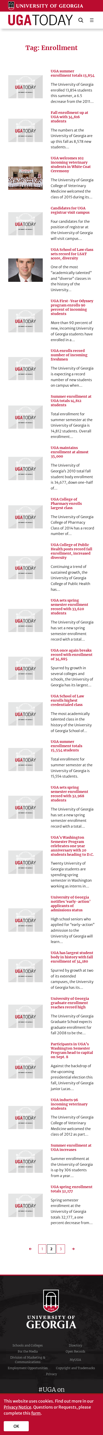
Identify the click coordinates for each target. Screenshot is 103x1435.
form (36, 1413)
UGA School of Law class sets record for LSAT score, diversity (72, 254)
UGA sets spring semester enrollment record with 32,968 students (69, 793)
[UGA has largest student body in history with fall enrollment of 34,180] (25, 970)
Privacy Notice (17, 1407)
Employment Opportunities (28, 1368)
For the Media (28, 1351)
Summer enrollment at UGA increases (71, 1147)
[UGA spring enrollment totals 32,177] (25, 1205)
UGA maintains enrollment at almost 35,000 (69, 452)
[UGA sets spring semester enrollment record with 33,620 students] (25, 620)
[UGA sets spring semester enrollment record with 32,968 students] (25, 807)
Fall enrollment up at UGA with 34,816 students (69, 117)
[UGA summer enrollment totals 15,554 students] (25, 759)
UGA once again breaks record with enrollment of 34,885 (71, 654)
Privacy (51, 1374)
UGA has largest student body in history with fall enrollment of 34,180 (72, 957)
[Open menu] (92, 20)
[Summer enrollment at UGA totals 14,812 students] (25, 417)
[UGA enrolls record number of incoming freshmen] (25, 368)
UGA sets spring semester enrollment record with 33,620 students (69, 606)
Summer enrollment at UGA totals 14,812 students (71, 400)
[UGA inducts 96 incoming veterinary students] (25, 1117)
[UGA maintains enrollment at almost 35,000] (25, 468)
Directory (75, 1345)
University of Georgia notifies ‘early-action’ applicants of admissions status (70, 903)
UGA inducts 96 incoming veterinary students (69, 1104)
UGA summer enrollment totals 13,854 (72, 73)
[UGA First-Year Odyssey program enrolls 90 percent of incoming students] (25, 320)
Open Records (75, 1351)
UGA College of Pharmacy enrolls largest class (66, 503)
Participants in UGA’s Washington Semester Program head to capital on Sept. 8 (72, 1050)
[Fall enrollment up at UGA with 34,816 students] (25, 130)
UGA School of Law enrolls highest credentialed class (67, 700)
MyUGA (75, 1360)
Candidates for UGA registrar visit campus (70, 210)
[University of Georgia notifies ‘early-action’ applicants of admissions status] (25, 919)
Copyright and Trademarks (75, 1368)
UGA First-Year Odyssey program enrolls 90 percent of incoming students (72, 307)
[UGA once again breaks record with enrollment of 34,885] (25, 668)
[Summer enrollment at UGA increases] (25, 1161)
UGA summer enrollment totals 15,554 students (66, 746)
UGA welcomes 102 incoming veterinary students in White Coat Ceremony (71, 164)
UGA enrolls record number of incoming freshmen (69, 355)
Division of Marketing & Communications (27, 1360)
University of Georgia (51, 1309)
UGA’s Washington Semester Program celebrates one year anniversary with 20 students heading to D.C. (72, 846)
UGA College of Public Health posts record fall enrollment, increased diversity (71, 551)
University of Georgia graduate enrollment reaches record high (70, 1003)
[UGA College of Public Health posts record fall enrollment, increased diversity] (25, 567)
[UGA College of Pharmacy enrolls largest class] (25, 516)
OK (16, 1426)
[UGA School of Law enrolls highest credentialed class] (25, 713)
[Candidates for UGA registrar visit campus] (25, 223)
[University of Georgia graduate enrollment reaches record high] (25, 1016)
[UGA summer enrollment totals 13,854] (25, 86)
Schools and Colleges (27, 1345)
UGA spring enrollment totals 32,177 (71, 1189)
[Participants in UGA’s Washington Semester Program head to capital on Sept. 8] (25, 1067)
